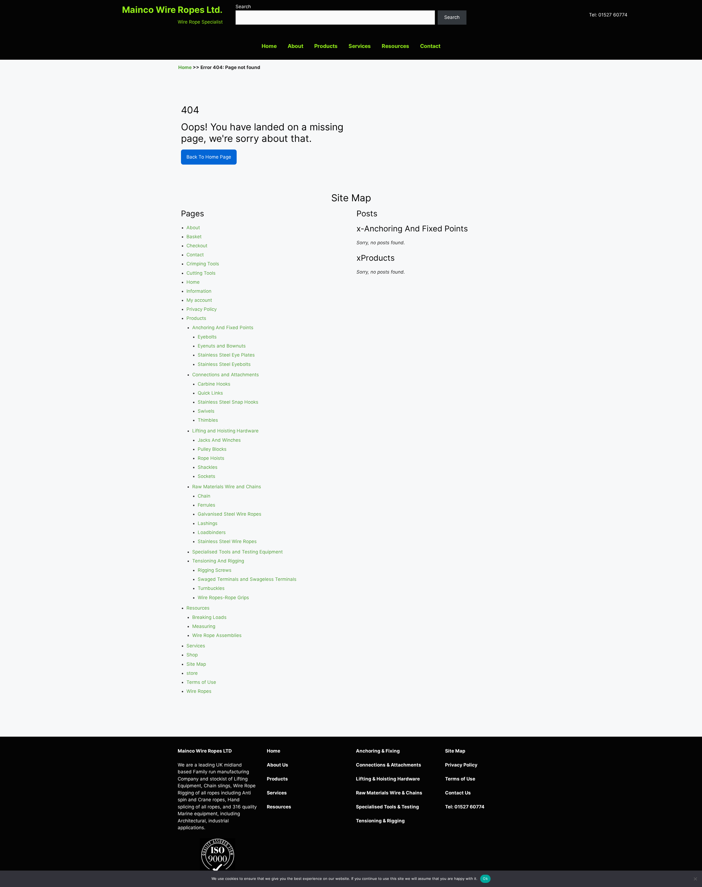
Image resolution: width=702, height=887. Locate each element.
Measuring (203, 626)
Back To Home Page (208, 157)
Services (360, 46)
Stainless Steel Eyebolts (224, 364)
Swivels (206, 411)
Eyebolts (207, 337)
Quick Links (210, 393)
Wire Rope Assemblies (217, 635)
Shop (192, 655)
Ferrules (206, 505)
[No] (695, 879)
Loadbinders (212, 532)
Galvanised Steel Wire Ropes (229, 514)
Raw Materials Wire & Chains (389, 793)
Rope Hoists (211, 458)
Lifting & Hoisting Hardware (388, 779)
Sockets (206, 476)
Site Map (196, 664)
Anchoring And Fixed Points (222, 327)
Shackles (207, 467)
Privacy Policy (201, 309)
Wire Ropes (198, 691)
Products (326, 46)
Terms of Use (201, 682)
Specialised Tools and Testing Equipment (237, 552)
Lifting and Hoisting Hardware (225, 431)
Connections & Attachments (388, 765)
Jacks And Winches (219, 440)
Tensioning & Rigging (380, 820)
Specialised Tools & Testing (387, 807)
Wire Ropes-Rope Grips (223, 597)
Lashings (207, 523)
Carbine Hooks (214, 384)
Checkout (196, 245)
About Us (277, 765)
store (192, 673)
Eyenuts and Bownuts (222, 346)
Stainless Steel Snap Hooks (228, 402)
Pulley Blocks (212, 449)
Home (269, 46)
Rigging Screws (214, 570)
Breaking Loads (209, 617)
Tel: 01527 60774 (608, 15)
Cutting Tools (201, 273)
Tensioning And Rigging (218, 561)
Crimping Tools (202, 263)
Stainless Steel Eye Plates (226, 355)
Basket (194, 236)
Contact (430, 46)
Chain (204, 496)
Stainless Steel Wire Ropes (227, 541)
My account (199, 300)
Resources (395, 46)
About (295, 46)
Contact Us (458, 793)
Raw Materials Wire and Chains (226, 486)
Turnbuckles (211, 588)
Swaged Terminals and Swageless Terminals (247, 579)
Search (243, 6)
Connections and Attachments (225, 374)
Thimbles (208, 420)
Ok (485, 878)
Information (198, 291)
